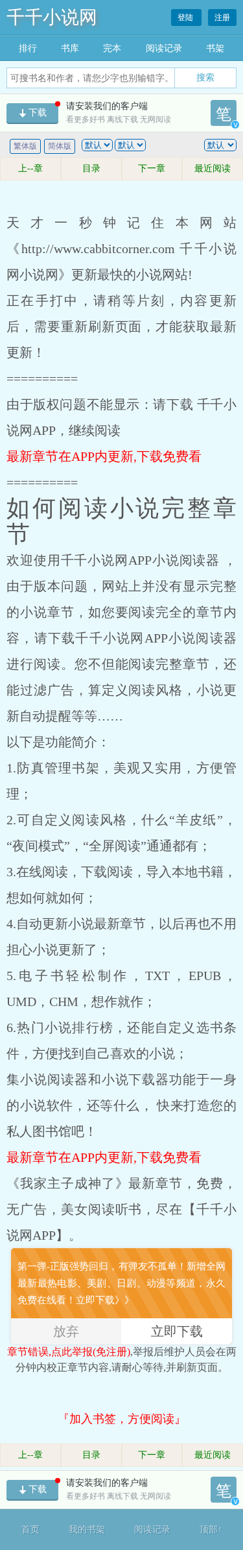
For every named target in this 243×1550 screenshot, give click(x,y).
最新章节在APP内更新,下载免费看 (104, 456)
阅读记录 (164, 48)
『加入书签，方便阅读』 (122, 1418)
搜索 (205, 77)
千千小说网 (51, 17)
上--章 (30, 168)
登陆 (186, 17)
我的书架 (87, 1529)
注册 (222, 17)
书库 (70, 48)
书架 (215, 48)
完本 (112, 48)
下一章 (151, 168)
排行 (28, 48)
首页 (30, 1529)
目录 (91, 168)
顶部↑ (211, 1529)
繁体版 (25, 146)
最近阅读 (212, 168)
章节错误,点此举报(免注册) (68, 1351)
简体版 (59, 146)
